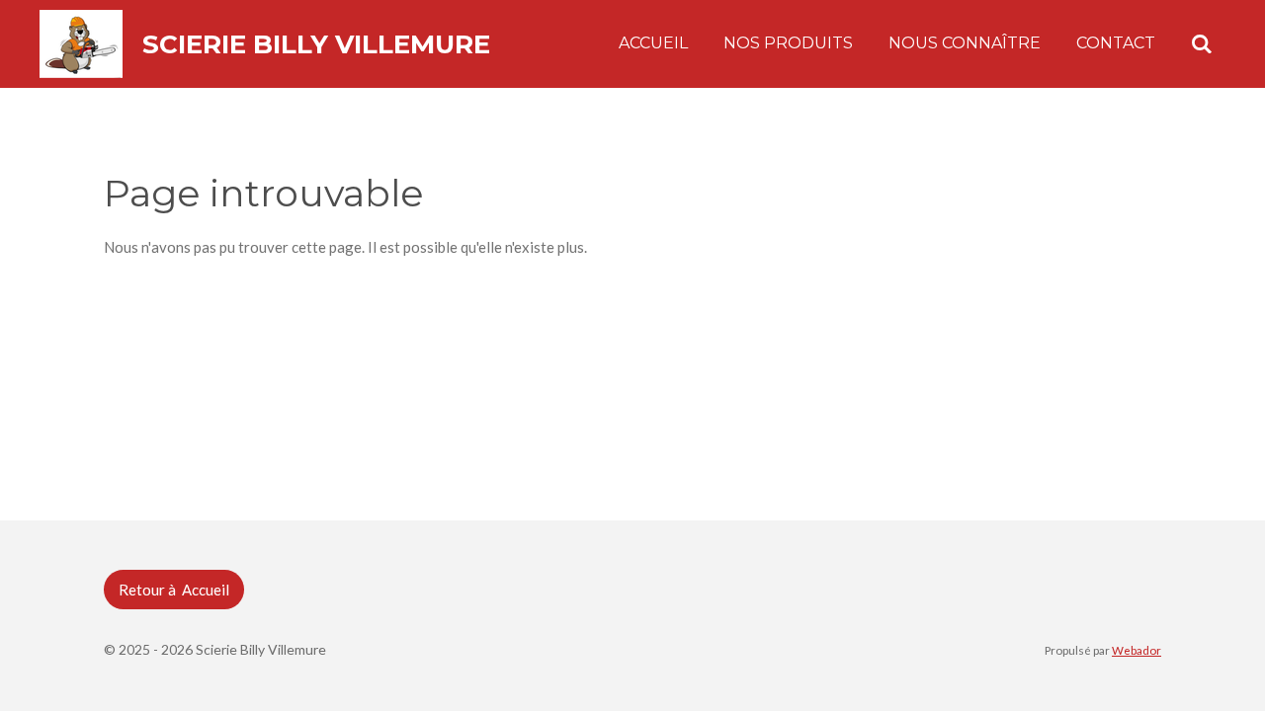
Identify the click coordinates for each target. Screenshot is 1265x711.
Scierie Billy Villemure (316, 44)
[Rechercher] (1201, 44)
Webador (1136, 650)
